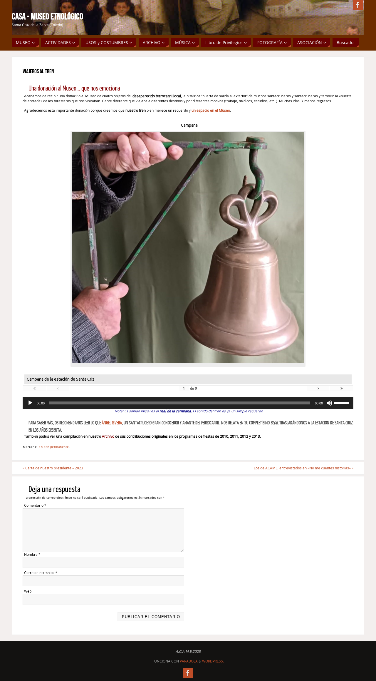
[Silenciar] (329, 403)
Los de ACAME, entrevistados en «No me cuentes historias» (303, 468)
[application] (188, 403)
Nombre (32, 554)
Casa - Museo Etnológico (47, 16)
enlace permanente (54, 447)
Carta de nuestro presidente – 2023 (53, 468)
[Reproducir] (30, 403)
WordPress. (213, 661)
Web (27, 591)
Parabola (189, 661)
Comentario (35, 505)
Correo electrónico (40, 572)
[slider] (342, 402)
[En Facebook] (358, 5)
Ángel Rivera (112, 423)
